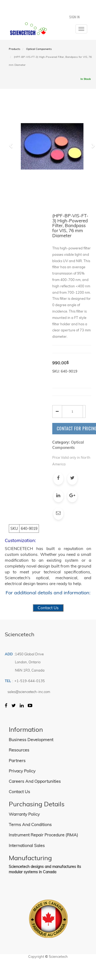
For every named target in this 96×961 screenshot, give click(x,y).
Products (14, 49)
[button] (12, 169)
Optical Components (39, 49)
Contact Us (48, 607)
